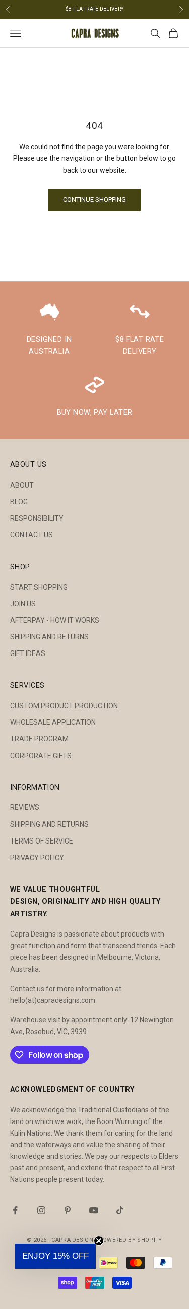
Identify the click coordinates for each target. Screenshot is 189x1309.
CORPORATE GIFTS (41, 756)
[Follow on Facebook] (15, 1210)
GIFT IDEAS (27, 653)
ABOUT (22, 485)
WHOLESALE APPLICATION (53, 722)
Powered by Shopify (130, 1240)
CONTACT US (31, 535)
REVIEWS (24, 807)
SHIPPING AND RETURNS (49, 637)
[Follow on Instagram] (41, 1210)
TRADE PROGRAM (39, 739)
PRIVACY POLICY (37, 858)
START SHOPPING (39, 587)
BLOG (19, 502)
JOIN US (23, 604)
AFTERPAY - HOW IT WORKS (54, 620)
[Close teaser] (99, 1241)
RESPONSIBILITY (37, 518)
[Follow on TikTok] (120, 1210)
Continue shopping (94, 199)
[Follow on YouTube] (94, 1210)
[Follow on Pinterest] (67, 1210)
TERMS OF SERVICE (41, 841)
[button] (55, 1256)
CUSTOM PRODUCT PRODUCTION (64, 706)
